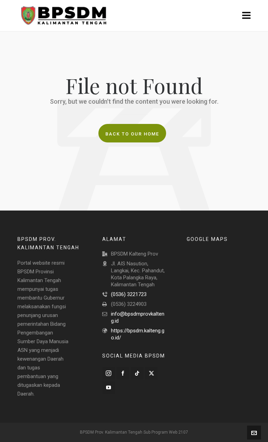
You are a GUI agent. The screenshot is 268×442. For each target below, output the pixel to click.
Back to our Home (132, 134)
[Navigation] (246, 15)
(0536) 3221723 (129, 294)
